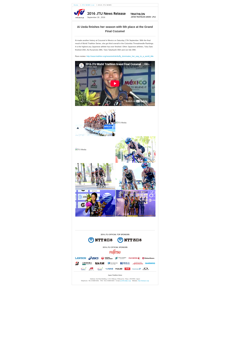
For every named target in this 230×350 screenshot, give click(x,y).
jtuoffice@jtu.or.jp (126, 280)
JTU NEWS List (88, 5)
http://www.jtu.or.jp (143, 280)
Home (76, 5)
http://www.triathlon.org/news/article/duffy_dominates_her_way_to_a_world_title (120, 56)
